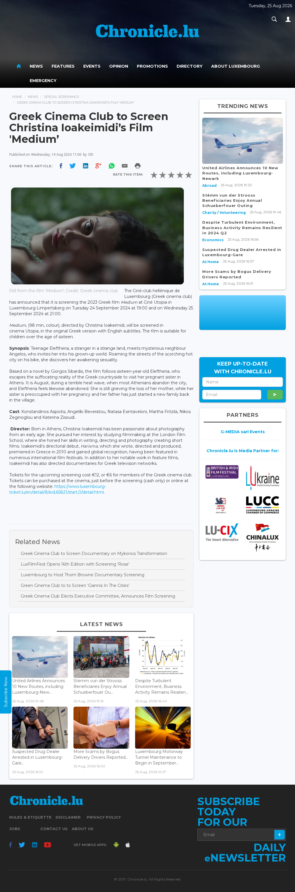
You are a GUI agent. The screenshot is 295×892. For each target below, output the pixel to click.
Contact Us (54, 828)
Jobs (14, 828)
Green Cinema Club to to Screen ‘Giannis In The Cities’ (75, 585)
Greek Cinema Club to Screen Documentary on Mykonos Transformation (94, 553)
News (36, 66)
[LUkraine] (262, 477)
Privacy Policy (104, 817)
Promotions (152, 66)
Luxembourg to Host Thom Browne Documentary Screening (82, 574)
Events (92, 66)
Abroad (209, 185)
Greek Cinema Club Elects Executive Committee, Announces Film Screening (98, 596)
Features (63, 66)
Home (17, 97)
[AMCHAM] (222, 505)
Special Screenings (61, 97)
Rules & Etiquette (30, 817)
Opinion (118, 66)
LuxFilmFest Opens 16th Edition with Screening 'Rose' (75, 564)
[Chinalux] (262, 537)
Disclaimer (68, 817)
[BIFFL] (222, 472)
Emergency (43, 80)
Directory (190, 66)
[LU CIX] (222, 532)
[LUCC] (262, 505)
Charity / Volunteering (224, 212)
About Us (82, 828)
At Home (210, 262)
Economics (213, 240)
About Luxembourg (235, 66)
